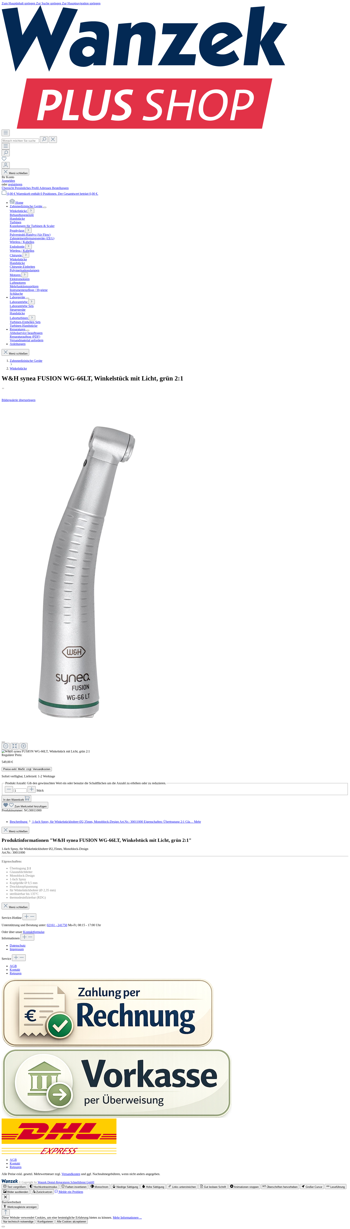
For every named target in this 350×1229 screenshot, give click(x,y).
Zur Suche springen (49, 3)
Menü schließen (18, 173)
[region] (175, 577)
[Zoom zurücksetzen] (15, 746)
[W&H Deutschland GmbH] (175, 388)
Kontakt (15, 969)
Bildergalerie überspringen (18, 400)
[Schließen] (3, 742)
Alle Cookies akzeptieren (71, 1221)
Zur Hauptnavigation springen (81, 3)
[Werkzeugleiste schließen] (5, 1197)
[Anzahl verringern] (9, 789)
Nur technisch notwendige (18, 1221)
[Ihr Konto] (6, 165)
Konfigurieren (45, 1221)
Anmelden (8, 180)
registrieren (15, 184)
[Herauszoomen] (6, 746)
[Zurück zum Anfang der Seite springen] (6, 1212)
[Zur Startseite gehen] (144, 127)
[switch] (14, 1186)
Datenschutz (18, 945)
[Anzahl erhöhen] (32, 789)
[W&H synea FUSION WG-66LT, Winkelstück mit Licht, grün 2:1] (82, 570)
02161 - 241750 (57, 925)
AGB (13, 966)
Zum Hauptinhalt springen (19, 3)
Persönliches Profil (27, 188)
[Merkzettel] (4, 160)
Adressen (45, 188)
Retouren (15, 973)
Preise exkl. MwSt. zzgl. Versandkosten (26, 769)
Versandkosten (71, 1174)
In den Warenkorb (14, 799)
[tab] (105, 821)
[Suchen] (44, 139)
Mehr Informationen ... (127, 1217)
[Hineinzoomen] (23, 746)
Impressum (17, 949)
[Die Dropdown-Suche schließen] (53, 139)
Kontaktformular (33, 932)
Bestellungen (60, 188)
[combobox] (20, 141)
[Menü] (6, 133)
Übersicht (8, 188)
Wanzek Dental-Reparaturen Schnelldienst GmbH (66, 1182)
